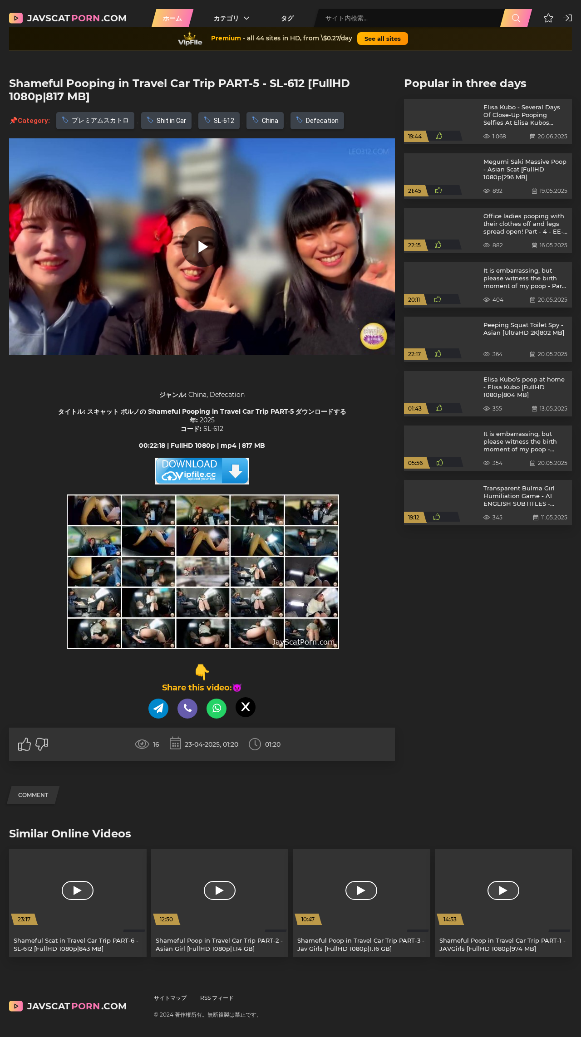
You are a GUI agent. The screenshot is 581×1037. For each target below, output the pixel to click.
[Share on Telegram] (158, 709)
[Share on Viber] (187, 709)
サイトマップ (170, 997)
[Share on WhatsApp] (216, 709)
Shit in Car (171, 120)
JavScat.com (77, 18)
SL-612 (224, 120)
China (270, 120)
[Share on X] (246, 707)
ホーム (172, 18)
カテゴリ (226, 18)
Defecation (322, 120)
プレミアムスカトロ (100, 120)
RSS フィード (217, 997)
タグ (287, 18)
